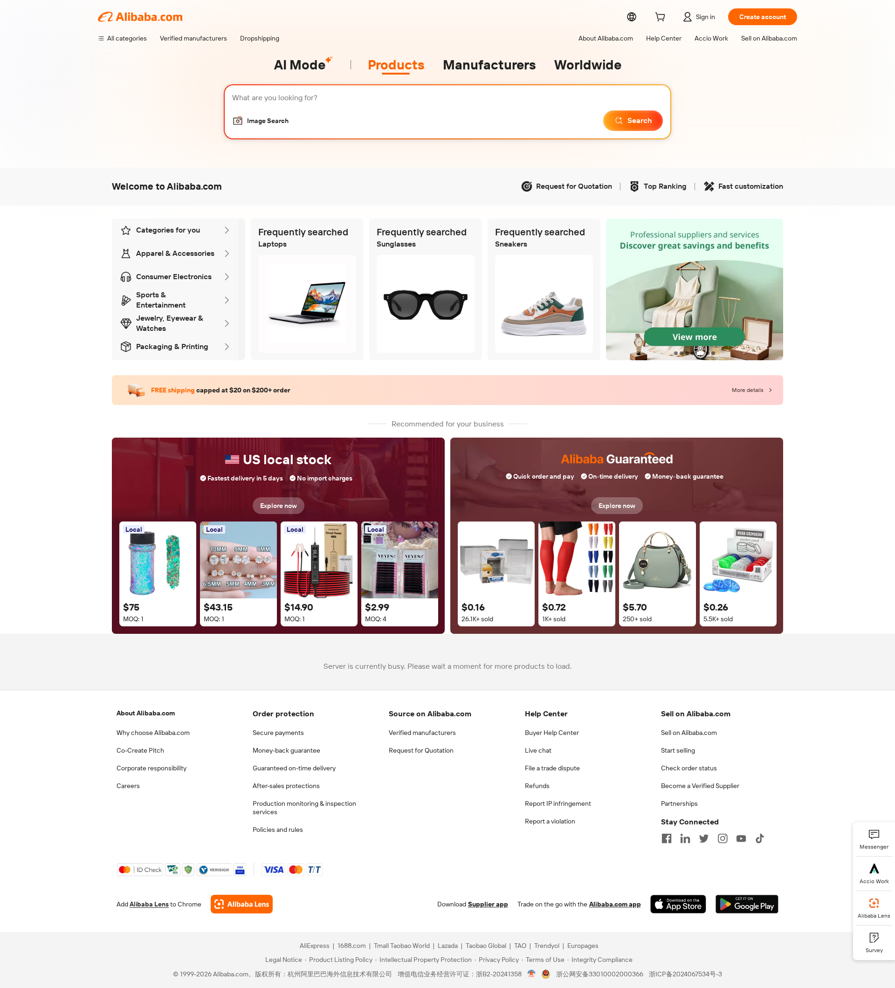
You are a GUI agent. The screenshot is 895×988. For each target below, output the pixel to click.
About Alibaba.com (146, 713)
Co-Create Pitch (140, 750)
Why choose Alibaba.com (153, 732)
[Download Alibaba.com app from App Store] (678, 904)
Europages (583, 945)
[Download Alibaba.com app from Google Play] (747, 904)
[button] (260, 121)
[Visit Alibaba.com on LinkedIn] (685, 838)
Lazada (448, 945)
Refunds (537, 785)
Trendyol (546, 945)
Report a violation (550, 821)
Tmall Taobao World (402, 945)
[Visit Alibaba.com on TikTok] (759, 838)
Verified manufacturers (422, 732)
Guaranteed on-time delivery (294, 768)
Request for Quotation (421, 750)
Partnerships (679, 803)
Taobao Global (486, 945)
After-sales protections (286, 785)
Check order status (689, 768)
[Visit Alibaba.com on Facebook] (666, 838)
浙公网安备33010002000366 (599, 974)
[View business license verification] (531, 974)
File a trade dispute (552, 768)
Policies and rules (278, 829)
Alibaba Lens (149, 904)
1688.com (351, 945)
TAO (520, 945)
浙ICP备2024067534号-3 (685, 974)
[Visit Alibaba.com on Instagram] (722, 838)
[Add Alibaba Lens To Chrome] (242, 904)
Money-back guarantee (286, 750)
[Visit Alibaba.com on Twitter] (703, 838)
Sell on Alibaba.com (689, 732)
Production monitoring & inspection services (304, 808)
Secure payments (278, 732)
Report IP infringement (558, 803)
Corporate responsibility (151, 768)
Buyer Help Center (552, 732)
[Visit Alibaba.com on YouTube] (741, 838)
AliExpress (315, 945)
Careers (128, 785)
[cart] (662, 18)
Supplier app (488, 904)
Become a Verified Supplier (700, 785)
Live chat (538, 750)
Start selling (678, 750)
